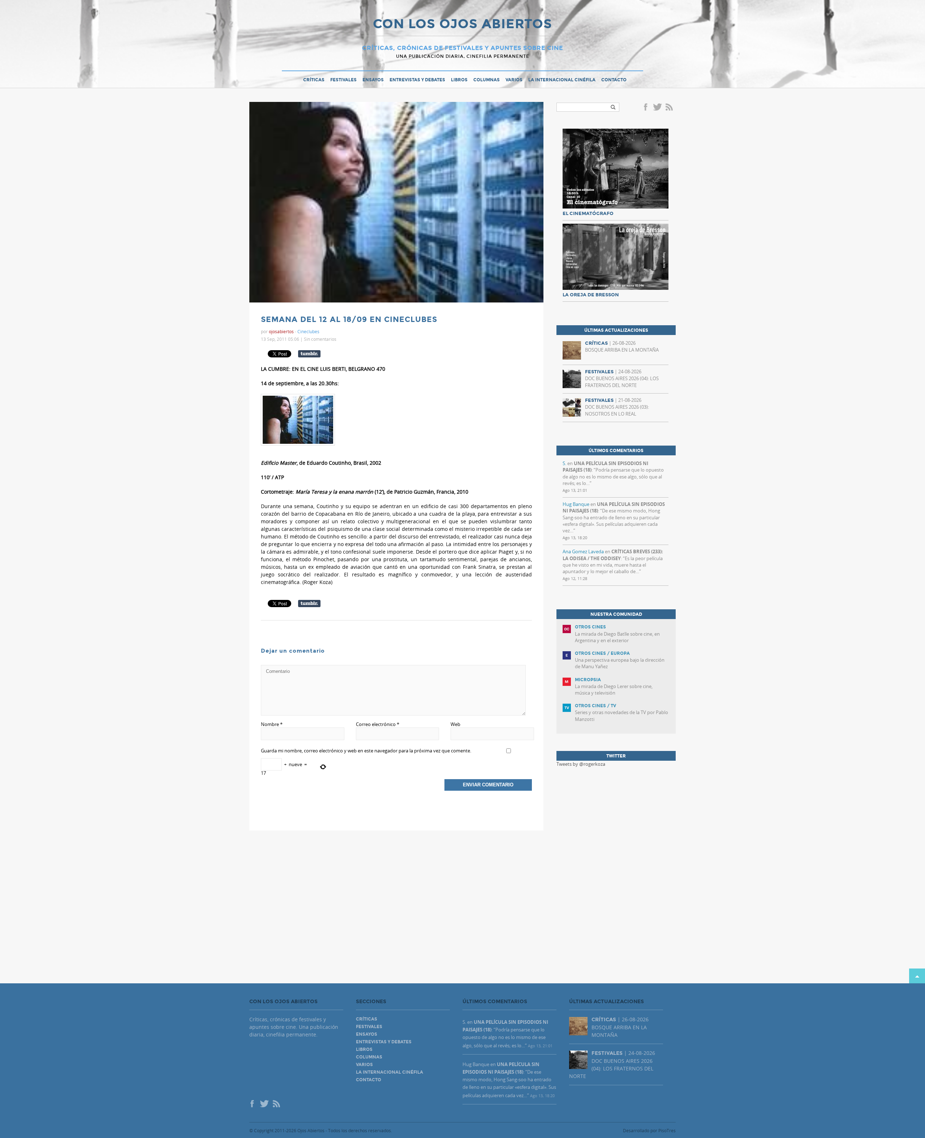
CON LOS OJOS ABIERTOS (462, 24)
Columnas (486, 79)
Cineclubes (308, 331)
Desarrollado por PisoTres (649, 1130)
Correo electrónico (377, 724)
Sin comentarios (320, 339)
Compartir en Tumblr (309, 353)
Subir (917, 976)
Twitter (657, 107)
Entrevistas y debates (417, 79)
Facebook (646, 107)
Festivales (343, 79)
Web (455, 724)
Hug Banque (576, 504)
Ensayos (373, 79)
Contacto (614, 79)
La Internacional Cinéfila (561, 79)
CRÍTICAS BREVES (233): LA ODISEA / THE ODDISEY (613, 554)
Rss (670, 107)
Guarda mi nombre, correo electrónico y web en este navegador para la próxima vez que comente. (366, 750)
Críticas (313, 79)
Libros (459, 79)
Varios (513, 79)
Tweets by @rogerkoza (580, 764)
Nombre (272, 724)
